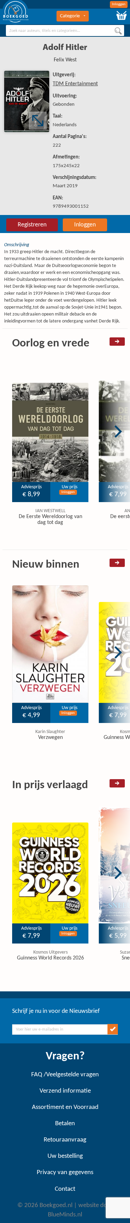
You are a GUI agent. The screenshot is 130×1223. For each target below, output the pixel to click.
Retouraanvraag (65, 1140)
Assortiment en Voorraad (65, 1107)
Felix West (65, 60)
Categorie (70, 16)
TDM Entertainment (75, 84)
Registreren (32, 225)
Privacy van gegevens (65, 1172)
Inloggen (118, 4)
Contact (65, 1189)
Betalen (65, 1123)
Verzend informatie (65, 1091)
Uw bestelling (65, 1156)
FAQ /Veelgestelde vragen (65, 1074)
